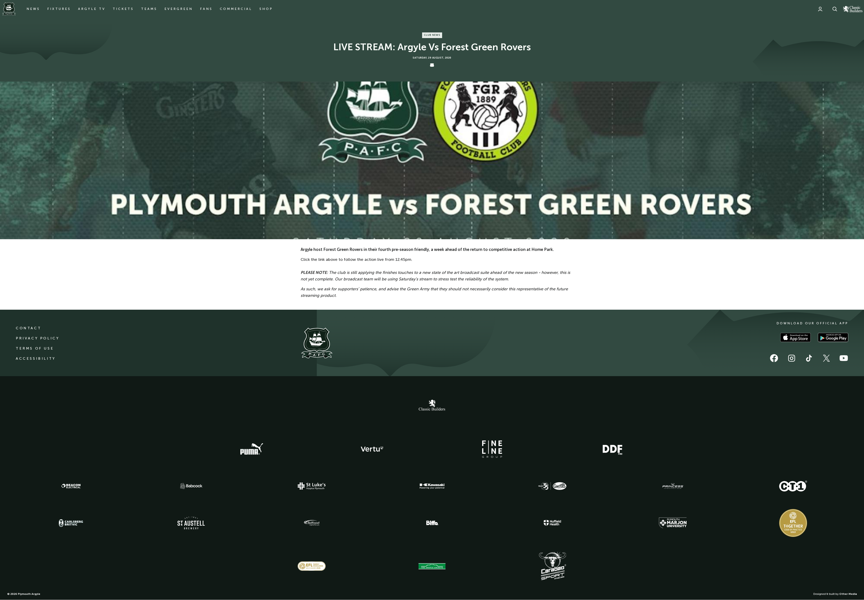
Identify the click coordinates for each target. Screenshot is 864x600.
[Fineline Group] (492, 449)
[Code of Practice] (793, 523)
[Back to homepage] (9, 9)
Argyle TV (92, 9)
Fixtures (59, 9)
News (33, 9)
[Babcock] (191, 486)
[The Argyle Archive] (432, 566)
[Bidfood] (312, 523)
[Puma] (252, 449)
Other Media (848, 593)
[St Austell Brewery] (191, 523)
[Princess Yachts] (673, 486)
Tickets (123, 9)
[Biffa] (432, 523)
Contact (28, 328)
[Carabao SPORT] (552, 566)
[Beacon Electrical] (71, 486)
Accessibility (36, 358)
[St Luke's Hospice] (312, 486)
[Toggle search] (835, 9)
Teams (149, 9)
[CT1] (793, 486)
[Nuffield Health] (552, 522)
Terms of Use (35, 348)
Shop (266, 9)
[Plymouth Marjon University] (673, 523)
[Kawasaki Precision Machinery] (432, 486)
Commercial (236, 9)
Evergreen (178, 9)
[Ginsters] (552, 486)
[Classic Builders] (432, 406)
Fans (206, 9)
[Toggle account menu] (820, 9)
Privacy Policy (37, 338)
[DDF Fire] (612, 449)
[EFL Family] (312, 566)
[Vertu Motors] (372, 449)
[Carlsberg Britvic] (71, 523)
